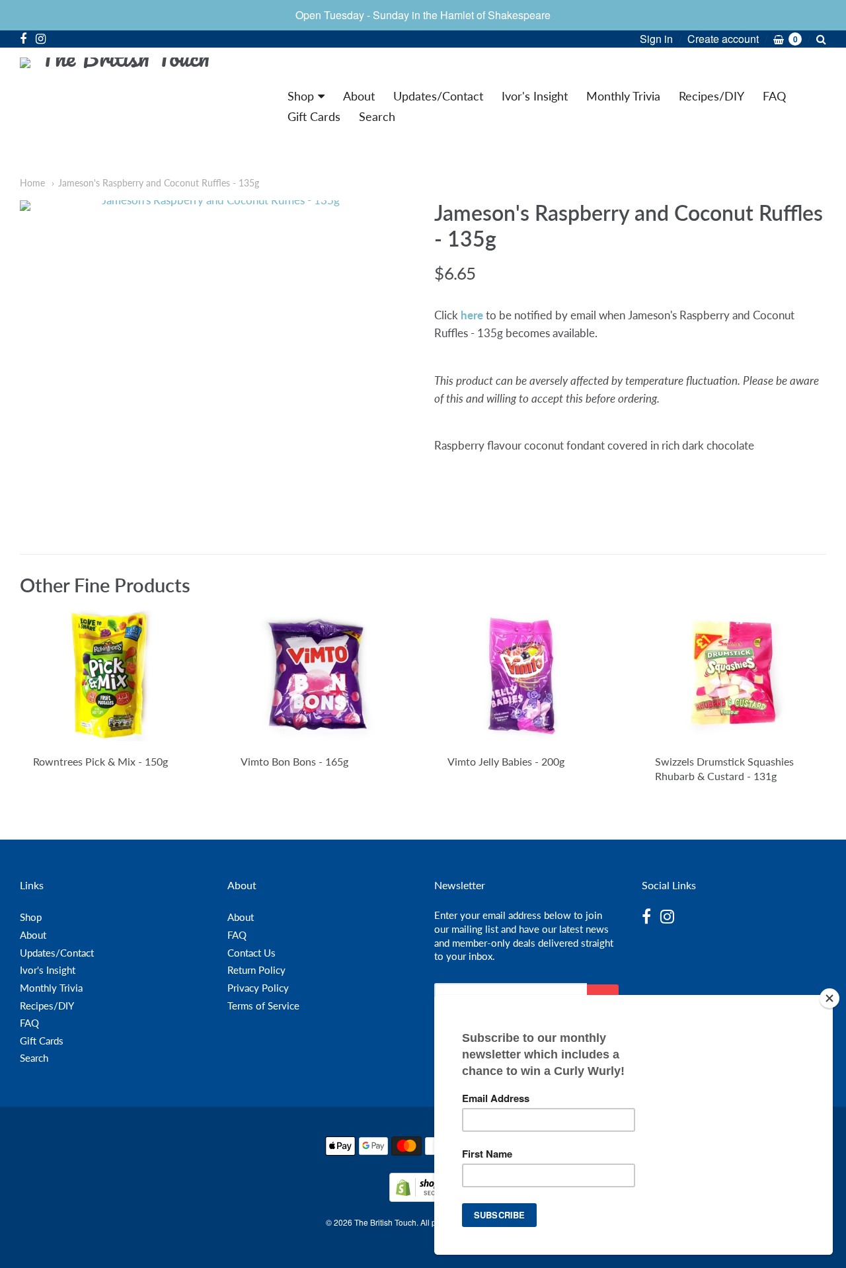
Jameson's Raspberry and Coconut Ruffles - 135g (158, 182)
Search (377, 116)
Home (32, 182)
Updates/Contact (438, 96)
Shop (301, 96)
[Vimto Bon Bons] (319, 675)
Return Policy (256, 970)
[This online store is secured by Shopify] (423, 1197)
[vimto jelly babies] (526, 675)
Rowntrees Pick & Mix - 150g (100, 761)
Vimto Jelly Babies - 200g (505, 761)
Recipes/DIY (711, 96)
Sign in (656, 38)
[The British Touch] (119, 107)
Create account (723, 38)
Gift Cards (314, 116)
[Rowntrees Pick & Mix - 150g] (112, 675)
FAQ (774, 96)
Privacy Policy (258, 988)
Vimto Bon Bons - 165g (294, 761)
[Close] (829, 998)
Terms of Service (263, 1005)
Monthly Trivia (623, 96)
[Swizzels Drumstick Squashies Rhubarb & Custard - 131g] (734, 675)
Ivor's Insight (535, 96)
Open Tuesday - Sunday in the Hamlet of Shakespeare (423, 14)
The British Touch (385, 1222)
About (359, 96)
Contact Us (251, 953)
